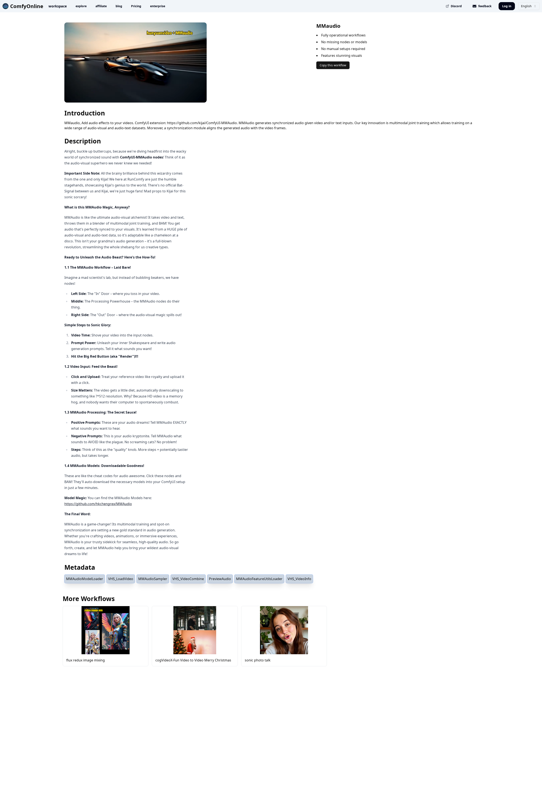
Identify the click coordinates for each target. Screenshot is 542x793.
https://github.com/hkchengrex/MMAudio (98, 503)
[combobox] (528, 6)
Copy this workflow (333, 65)
